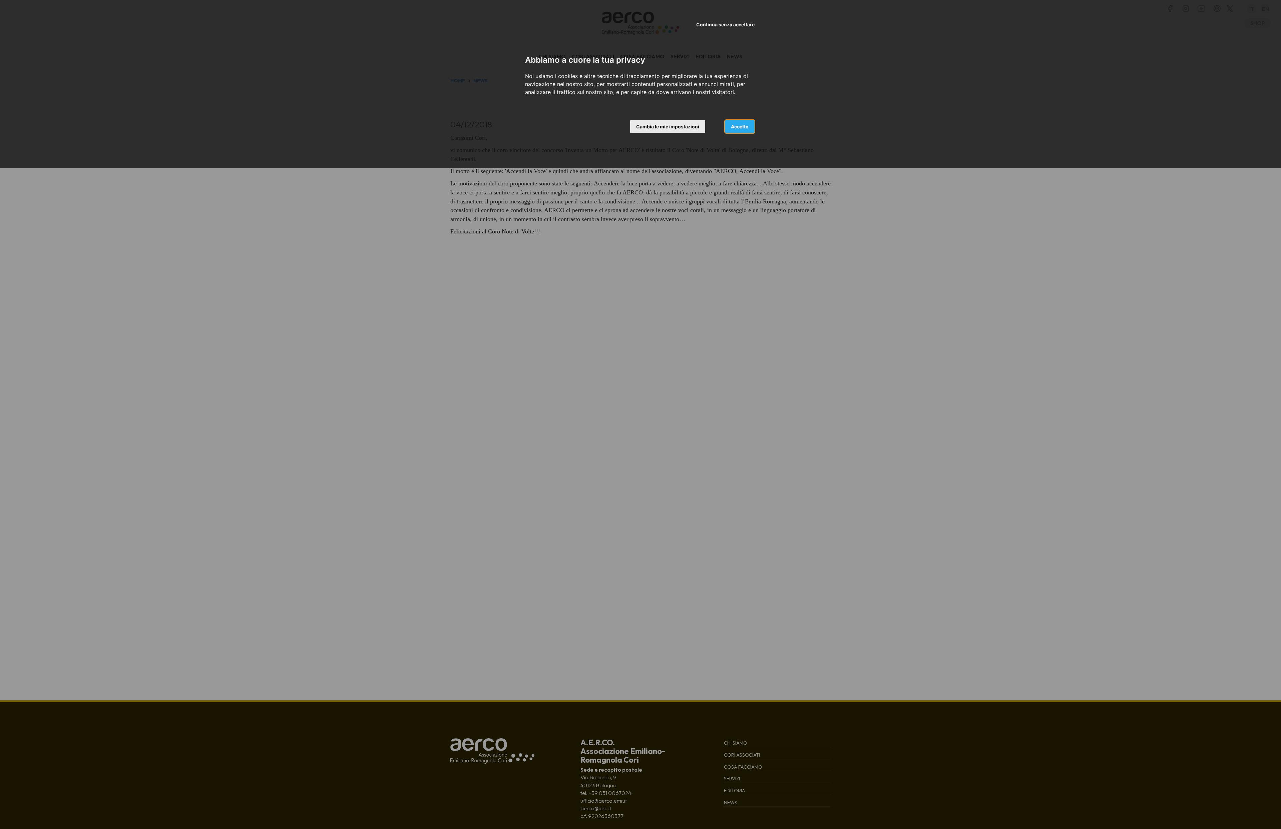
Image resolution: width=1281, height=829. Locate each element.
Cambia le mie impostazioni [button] (667, 126)
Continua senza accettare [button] (725, 24)
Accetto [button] (740, 126)
